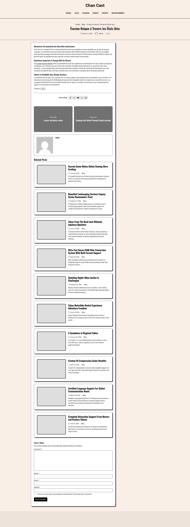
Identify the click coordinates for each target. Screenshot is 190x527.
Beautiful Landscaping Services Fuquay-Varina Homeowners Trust (87, 195)
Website (36, 487)
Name (36, 473)
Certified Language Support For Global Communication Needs (86, 390)
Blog (77, 13)
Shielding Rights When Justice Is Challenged (83, 279)
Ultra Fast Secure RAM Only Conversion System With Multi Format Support (87, 251)
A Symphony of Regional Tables (83, 333)
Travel (68, 13)
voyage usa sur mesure (44, 64)
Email (36, 480)
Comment (38, 449)
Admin (101, 33)
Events (95, 13)
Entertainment (118, 13)
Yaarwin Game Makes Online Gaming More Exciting (88, 168)
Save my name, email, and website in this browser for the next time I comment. (64, 494)
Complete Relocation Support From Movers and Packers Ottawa (88, 418)
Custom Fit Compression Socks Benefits (87, 360)
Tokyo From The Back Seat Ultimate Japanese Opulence (85, 223)
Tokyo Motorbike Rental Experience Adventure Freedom (85, 307)
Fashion (85, 13)
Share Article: (63, 97)
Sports (105, 13)
